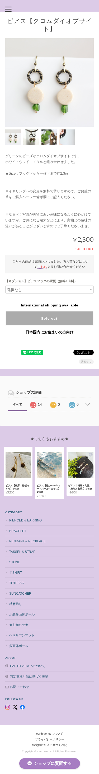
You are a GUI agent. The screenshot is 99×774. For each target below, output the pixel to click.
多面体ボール (18, 645)
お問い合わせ (19, 686)
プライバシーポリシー (49, 739)
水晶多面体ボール (22, 614)
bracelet (17, 531)
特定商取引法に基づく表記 (29, 676)
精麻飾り (15, 603)
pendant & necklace (27, 541)
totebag (16, 583)
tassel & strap (22, 551)
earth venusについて (27, 666)
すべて (17, 404)
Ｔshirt (15, 572)
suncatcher (20, 593)
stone (14, 562)
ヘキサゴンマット (22, 635)
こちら (42, 266)
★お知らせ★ (18, 624)
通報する (86, 361)
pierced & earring (25, 520)
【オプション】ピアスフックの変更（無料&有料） (41, 281)
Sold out (49, 318)
